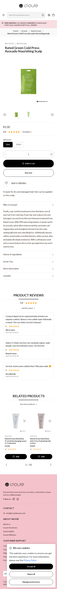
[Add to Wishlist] (24, 421)
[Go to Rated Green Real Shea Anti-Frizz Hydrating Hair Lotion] (41, 421)
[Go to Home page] (28, 6)
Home (15, 31)
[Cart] (53, 15)
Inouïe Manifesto (10, 528)
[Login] (49, 15)
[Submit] (42, 15)
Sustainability (8, 531)
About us (6, 524)
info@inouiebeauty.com (16, 513)
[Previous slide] (5, 114)
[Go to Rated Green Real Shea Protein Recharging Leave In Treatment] (16, 421)
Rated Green (36, 31)
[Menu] (4, 15)
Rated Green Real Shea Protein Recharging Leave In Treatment (15, 441)
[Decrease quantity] (5, 154)
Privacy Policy (30, 560)
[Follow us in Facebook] (17, 499)
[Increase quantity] (51, 154)
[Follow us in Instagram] (13, 499)
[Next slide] (51, 114)
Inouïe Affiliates (9, 535)
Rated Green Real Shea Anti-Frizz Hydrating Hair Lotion (40, 441)
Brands (25, 31)
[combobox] (26, 15)
